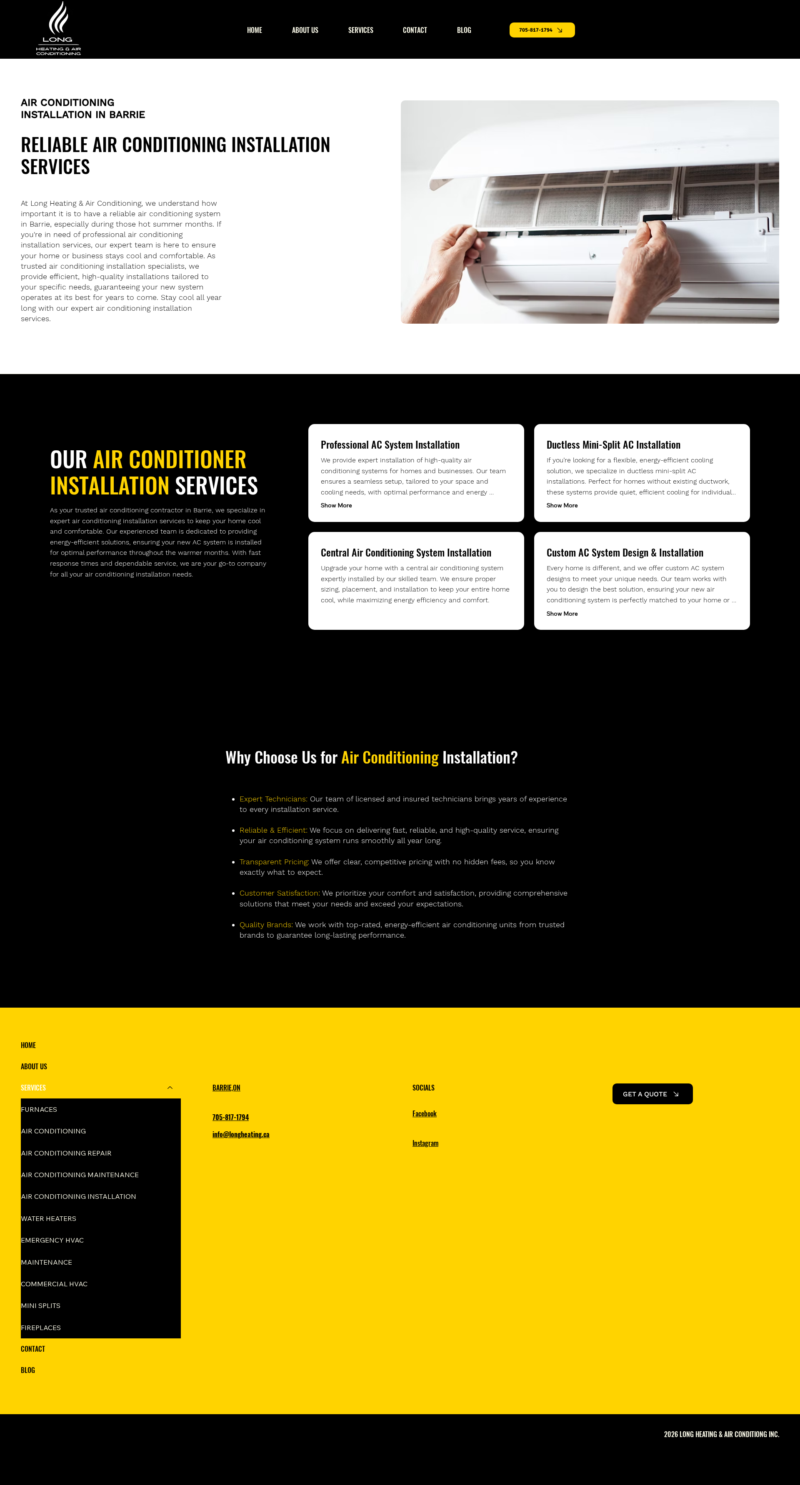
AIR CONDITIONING (53, 1131)
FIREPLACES (41, 1327)
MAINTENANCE (46, 1262)
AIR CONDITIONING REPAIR (66, 1153)
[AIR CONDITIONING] (170, 1131)
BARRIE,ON (226, 1088)
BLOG (28, 1370)
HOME (28, 1045)
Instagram (425, 1143)
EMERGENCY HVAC (52, 1240)
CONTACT (33, 1349)
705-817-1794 (230, 1117)
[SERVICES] (170, 1087)
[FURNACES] (170, 1109)
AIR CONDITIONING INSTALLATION (78, 1196)
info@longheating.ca (241, 1134)
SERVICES (33, 1088)
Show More (336, 505)
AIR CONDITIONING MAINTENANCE (80, 1175)
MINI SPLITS (40, 1305)
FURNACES (39, 1109)
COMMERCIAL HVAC (54, 1284)
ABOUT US (34, 1066)
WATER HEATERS (48, 1218)
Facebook (424, 1113)
